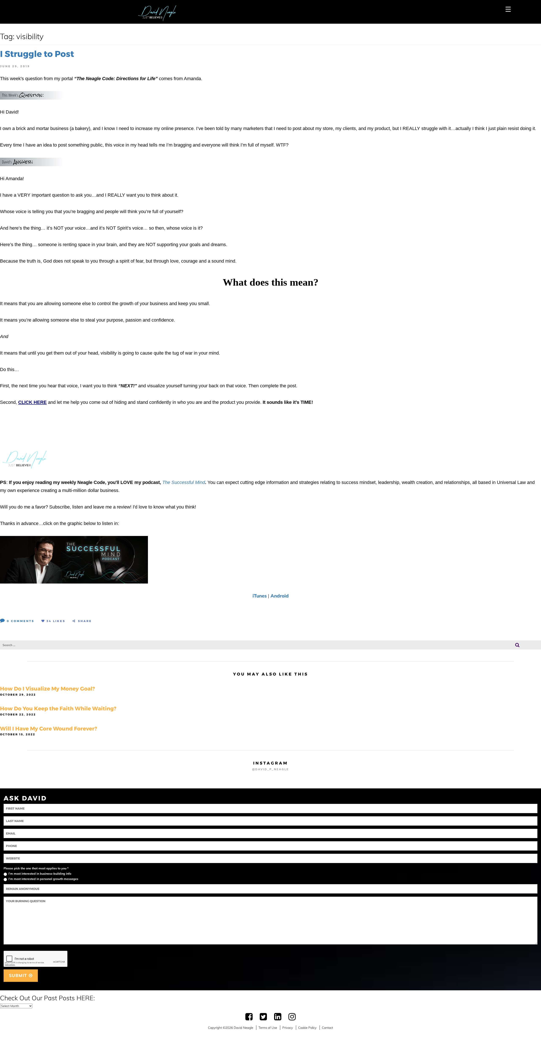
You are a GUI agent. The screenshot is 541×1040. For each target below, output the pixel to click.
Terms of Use (267, 1028)
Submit (19, 975)
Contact (327, 1028)
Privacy (287, 1028)
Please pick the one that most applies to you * (36, 868)
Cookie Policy (307, 1028)
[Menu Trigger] (508, 9)
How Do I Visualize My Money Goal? (47, 688)
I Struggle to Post (37, 54)
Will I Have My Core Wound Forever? (48, 728)
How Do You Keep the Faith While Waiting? (58, 708)
